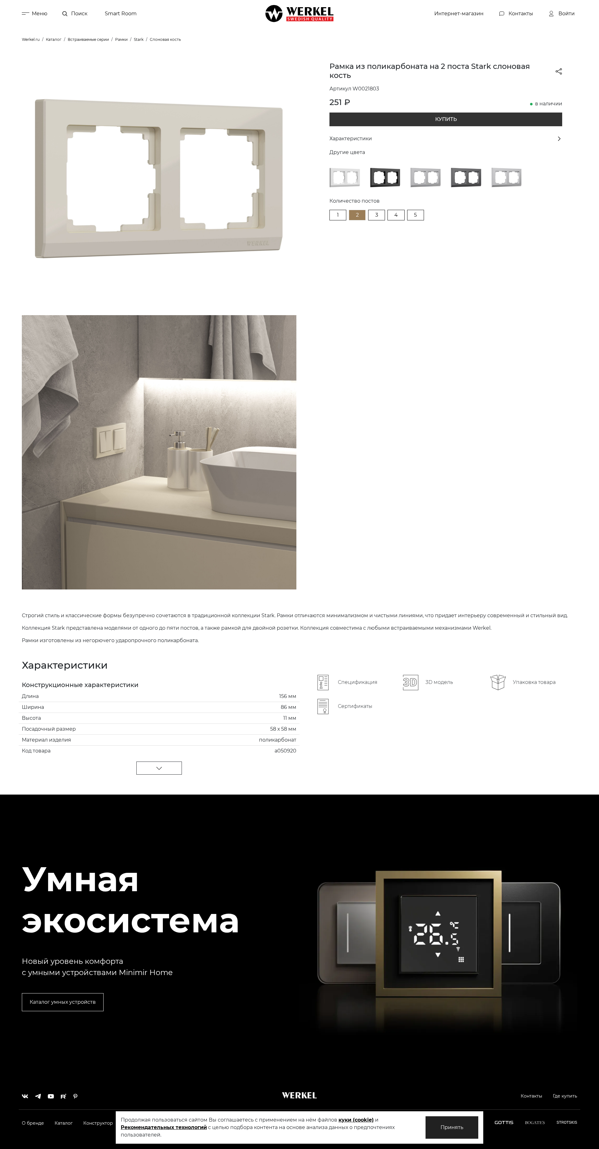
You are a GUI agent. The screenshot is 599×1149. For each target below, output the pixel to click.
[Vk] (25, 1094)
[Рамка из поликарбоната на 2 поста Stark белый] (344, 177)
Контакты (531, 1096)
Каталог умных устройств (63, 1002)
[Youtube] (51, 1094)
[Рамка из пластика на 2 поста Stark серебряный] (425, 177)
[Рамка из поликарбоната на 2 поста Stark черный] (385, 177)
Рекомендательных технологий (164, 1127)
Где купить (565, 1096)
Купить (446, 119)
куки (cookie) (356, 1120)
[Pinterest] (75, 1094)
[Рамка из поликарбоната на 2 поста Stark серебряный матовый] (506, 177)
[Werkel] (299, 13)
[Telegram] (38, 1094)
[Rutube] (63, 1094)
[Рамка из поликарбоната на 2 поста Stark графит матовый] (466, 177)
